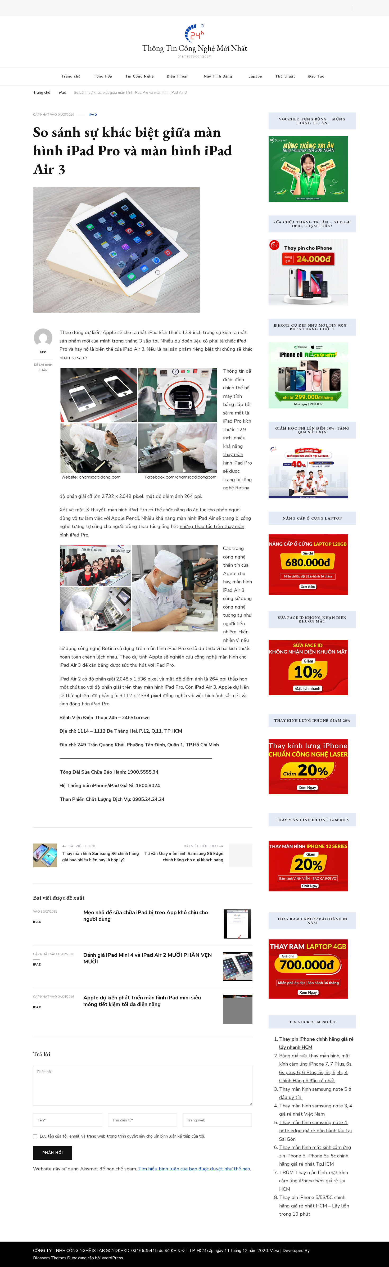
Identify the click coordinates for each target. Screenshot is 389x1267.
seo (43, 352)
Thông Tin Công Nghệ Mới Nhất (194, 48)
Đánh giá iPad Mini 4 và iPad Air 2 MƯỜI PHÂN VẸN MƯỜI (147, 958)
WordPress (112, 1258)
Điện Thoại (177, 76)
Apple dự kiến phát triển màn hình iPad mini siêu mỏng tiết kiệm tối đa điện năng (142, 1001)
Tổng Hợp (103, 76)
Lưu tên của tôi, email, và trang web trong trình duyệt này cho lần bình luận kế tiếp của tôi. (122, 1136)
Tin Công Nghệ (139, 76)
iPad (93, 114)
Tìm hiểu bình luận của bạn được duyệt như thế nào (194, 1169)
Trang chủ (71, 76)
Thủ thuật (285, 76)
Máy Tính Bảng (218, 76)
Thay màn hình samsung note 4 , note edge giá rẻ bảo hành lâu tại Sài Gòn (315, 1130)
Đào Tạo (316, 76)
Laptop (255, 76)
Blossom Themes (49, 1258)
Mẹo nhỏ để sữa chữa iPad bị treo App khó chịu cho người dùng (145, 916)
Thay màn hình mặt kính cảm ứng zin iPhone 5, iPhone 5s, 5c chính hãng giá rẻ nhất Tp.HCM (315, 1155)
